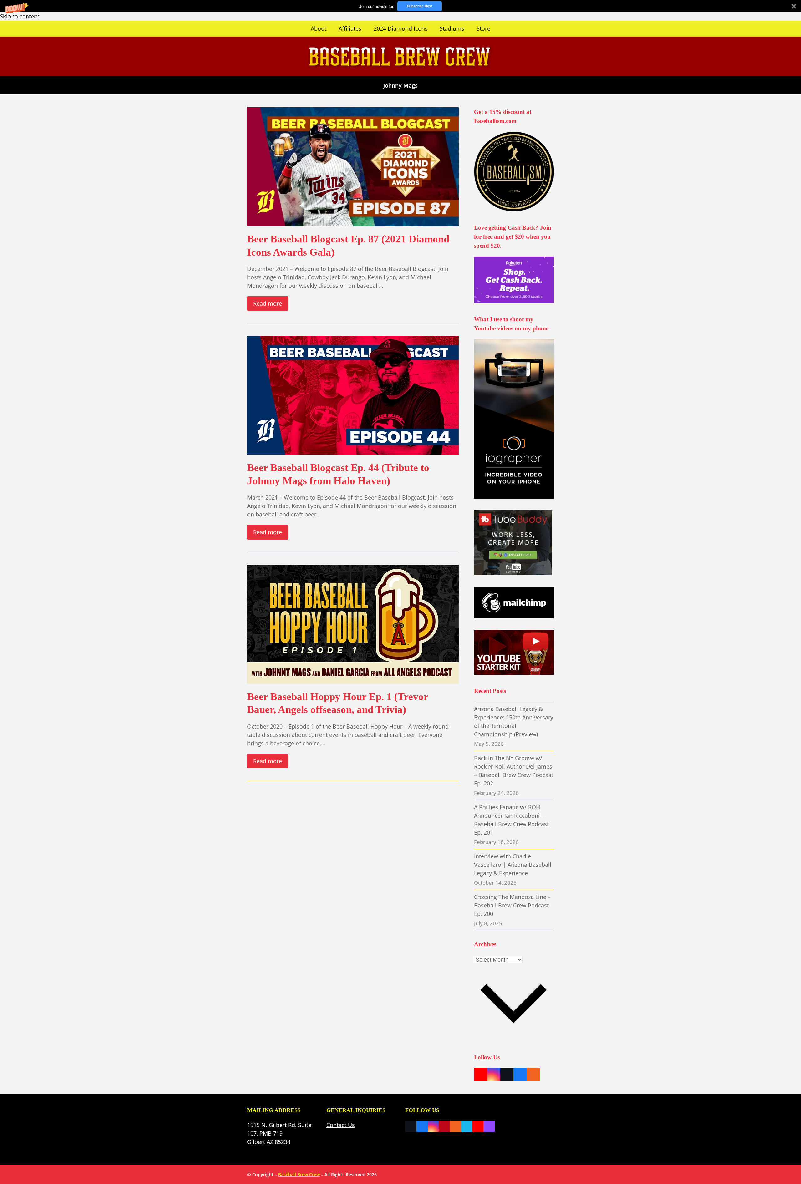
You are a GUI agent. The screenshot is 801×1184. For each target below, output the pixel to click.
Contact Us (340, 1125)
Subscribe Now (419, 5)
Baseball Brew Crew (299, 1174)
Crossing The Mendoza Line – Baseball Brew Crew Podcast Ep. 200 (512, 905)
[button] (400, 6)
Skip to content (19, 16)
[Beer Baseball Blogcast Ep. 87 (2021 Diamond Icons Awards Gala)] (353, 166)
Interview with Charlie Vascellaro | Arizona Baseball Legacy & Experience (512, 864)
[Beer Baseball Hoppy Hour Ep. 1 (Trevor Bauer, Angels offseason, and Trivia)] (353, 624)
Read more (267, 303)
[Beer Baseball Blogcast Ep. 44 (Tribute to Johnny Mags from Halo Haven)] (353, 395)
